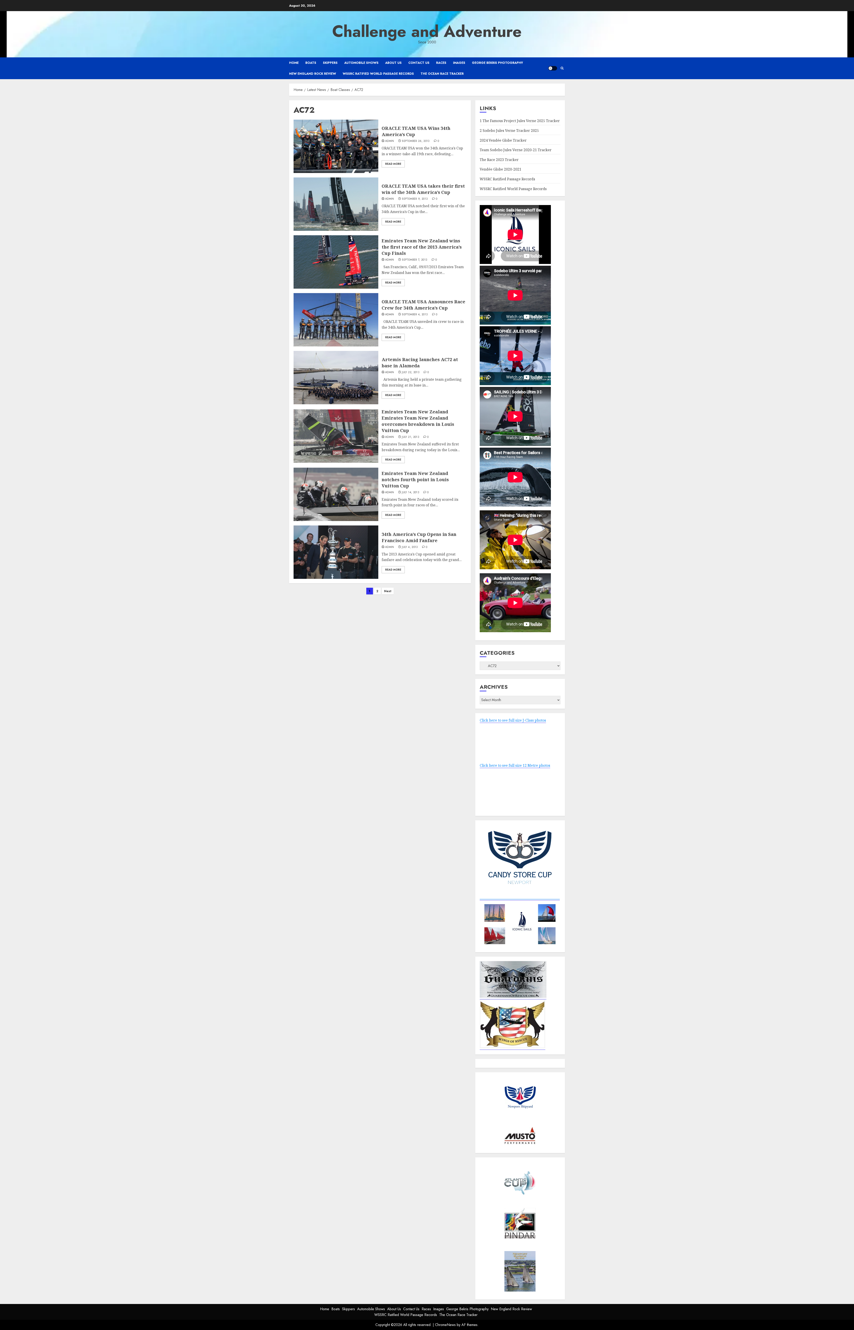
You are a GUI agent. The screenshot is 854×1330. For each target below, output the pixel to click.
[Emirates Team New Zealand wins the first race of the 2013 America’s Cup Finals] (336, 262)
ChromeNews (445, 1324)
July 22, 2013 (410, 372)
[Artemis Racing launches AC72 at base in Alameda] (336, 377)
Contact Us (418, 62)
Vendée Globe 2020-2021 (500, 169)
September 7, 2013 (414, 260)
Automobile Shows (361, 62)
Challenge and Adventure (427, 31)
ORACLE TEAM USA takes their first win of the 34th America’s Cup (423, 189)
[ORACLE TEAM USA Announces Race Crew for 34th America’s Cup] (336, 319)
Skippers (330, 62)
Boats (310, 62)
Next (387, 591)
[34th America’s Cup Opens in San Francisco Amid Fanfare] (336, 552)
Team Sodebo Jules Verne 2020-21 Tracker (516, 149)
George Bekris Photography (497, 62)
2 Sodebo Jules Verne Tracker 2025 (509, 130)
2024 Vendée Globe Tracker (503, 140)
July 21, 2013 (410, 437)
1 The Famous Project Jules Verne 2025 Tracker (520, 120)
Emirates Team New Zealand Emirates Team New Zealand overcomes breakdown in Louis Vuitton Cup (418, 421)
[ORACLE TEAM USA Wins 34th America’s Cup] (336, 146)
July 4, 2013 (410, 547)
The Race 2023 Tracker (499, 159)
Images (459, 62)
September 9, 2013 (415, 199)
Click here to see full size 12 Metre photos (515, 765)
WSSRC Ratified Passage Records (507, 179)
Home (294, 62)
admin (389, 141)
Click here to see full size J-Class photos (513, 720)
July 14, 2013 (410, 492)
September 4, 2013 (415, 314)
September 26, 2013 (415, 141)
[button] (562, 68)
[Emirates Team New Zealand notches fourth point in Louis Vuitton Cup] (336, 494)
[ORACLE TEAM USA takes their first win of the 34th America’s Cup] (336, 204)
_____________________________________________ (520, 897)
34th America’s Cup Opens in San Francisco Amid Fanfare (419, 537)
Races (441, 62)
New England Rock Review (312, 73)
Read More (393, 164)
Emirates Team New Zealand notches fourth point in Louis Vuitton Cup (415, 479)
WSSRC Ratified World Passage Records (378, 73)
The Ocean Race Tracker (442, 73)
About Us (393, 62)
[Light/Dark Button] (552, 68)
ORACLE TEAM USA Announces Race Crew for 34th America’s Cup (423, 305)
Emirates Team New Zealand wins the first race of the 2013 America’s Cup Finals (422, 247)
